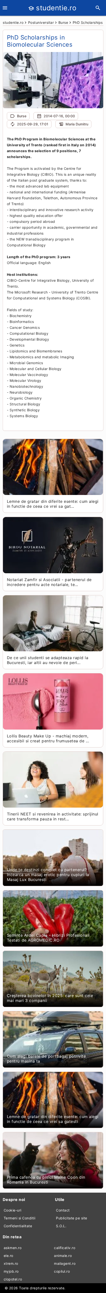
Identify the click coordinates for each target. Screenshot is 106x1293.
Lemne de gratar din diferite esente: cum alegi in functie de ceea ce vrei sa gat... (53, 504)
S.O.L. (61, 1226)
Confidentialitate (18, 1226)
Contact (63, 1210)
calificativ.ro (64, 1248)
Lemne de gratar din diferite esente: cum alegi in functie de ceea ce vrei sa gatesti (53, 1119)
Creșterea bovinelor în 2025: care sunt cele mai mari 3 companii (50, 998)
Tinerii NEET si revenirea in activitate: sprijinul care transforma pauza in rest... (52, 816)
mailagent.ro (64, 1263)
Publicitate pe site (71, 1218)
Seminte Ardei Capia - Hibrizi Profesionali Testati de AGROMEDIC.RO (48, 938)
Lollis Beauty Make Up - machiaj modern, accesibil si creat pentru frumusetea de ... (48, 738)
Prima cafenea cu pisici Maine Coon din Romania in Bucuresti (46, 1180)
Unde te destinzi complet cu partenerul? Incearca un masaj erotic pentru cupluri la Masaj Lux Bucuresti (48, 874)
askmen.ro (13, 1248)
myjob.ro (11, 1271)
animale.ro (63, 1255)
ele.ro (8, 1255)
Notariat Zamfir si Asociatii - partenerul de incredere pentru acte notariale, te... (49, 582)
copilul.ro (62, 1271)
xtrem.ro (11, 1263)
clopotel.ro (13, 1279)
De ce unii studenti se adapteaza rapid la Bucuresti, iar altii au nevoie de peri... (47, 660)
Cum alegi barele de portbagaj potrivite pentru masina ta (46, 1059)
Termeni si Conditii (19, 1218)
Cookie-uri (12, 1210)
